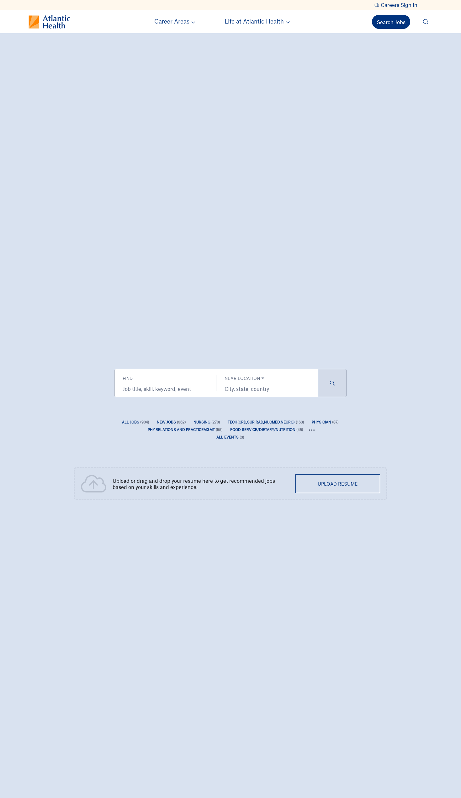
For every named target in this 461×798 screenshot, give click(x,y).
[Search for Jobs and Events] (332, 383)
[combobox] (165, 389)
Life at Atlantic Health (254, 21)
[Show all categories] (312, 430)
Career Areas (171, 21)
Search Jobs (391, 22)
